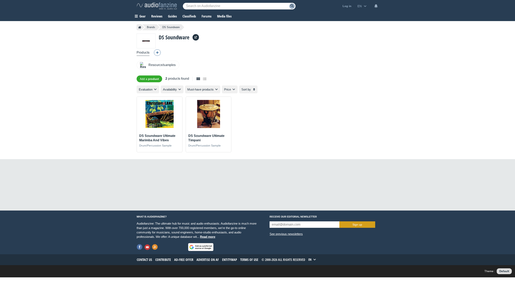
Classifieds (189, 16)
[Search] (292, 6)
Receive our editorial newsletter (293, 216)
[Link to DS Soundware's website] (196, 37)
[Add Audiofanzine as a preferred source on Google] (200, 247)
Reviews (156, 16)
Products (143, 52)
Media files (224, 16)
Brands (151, 27)
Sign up (357, 224)
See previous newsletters (286, 234)
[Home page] (139, 27)
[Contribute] (157, 52)
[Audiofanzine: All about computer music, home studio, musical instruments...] (157, 6)
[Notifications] (376, 6)
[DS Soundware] (146, 40)
